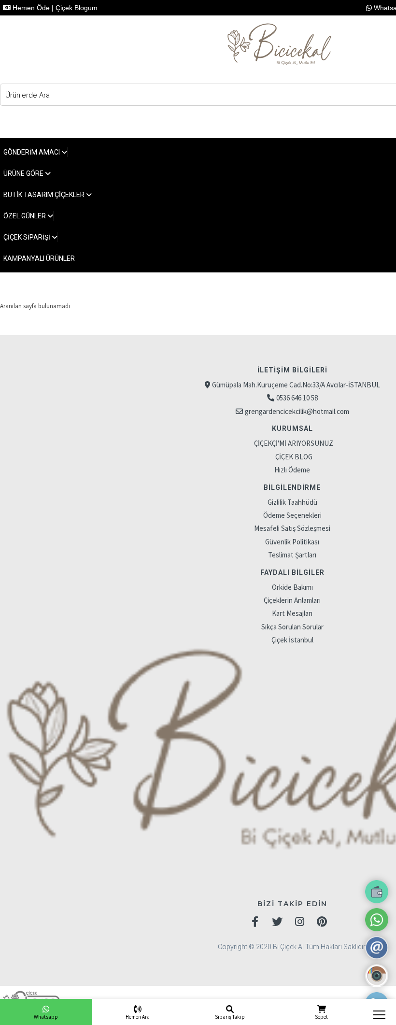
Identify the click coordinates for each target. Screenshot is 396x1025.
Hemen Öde (30, 8)
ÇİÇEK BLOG (293, 456)
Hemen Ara (138, 1016)
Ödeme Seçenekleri (292, 515)
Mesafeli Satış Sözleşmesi (292, 528)
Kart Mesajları (292, 613)
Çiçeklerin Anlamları (292, 600)
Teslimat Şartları (292, 554)
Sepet (321, 1016)
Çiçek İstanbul (292, 639)
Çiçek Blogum (77, 8)
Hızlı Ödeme (292, 469)
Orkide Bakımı (292, 587)
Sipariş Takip (230, 1016)
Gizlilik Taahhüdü (292, 502)
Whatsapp (46, 1016)
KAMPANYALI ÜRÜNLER (39, 258)
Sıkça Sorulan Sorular (292, 626)
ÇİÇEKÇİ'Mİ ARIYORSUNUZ (293, 443)
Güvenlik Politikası (292, 541)
